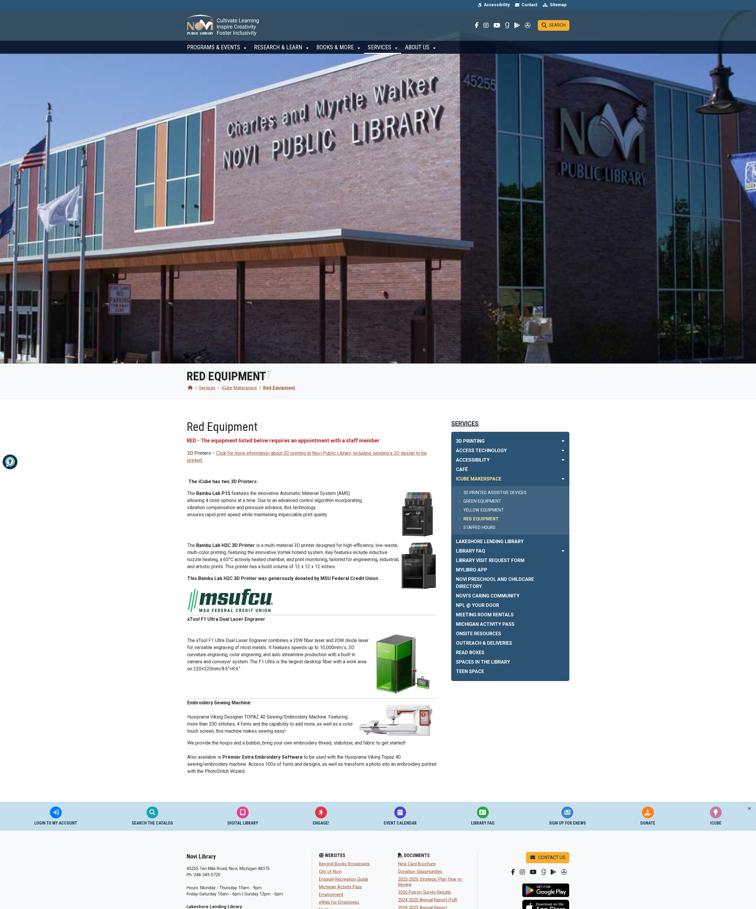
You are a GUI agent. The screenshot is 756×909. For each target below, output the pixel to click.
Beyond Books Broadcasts (344, 863)
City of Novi (330, 871)
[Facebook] (477, 25)
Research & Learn (279, 47)
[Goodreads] (507, 25)
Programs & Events (214, 47)
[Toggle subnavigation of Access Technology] (563, 450)
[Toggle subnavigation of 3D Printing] (563, 441)
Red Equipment (279, 387)
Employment (331, 894)
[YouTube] (496, 25)
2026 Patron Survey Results (424, 892)
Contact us (551, 857)
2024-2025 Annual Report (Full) (427, 900)
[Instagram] (486, 25)
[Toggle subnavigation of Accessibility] (563, 460)
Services (380, 47)
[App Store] (528, 25)
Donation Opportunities (420, 871)
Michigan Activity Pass (340, 887)
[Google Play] (517, 25)
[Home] (190, 387)
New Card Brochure (417, 863)
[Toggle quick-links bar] (749, 808)
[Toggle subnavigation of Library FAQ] (563, 551)
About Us (418, 47)
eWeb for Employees (339, 902)
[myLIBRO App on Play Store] (545, 890)
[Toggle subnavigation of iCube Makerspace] (563, 478)
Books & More (335, 47)
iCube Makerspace (239, 387)
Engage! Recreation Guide (343, 879)
